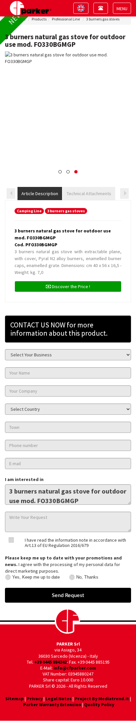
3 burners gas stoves (102, 18)
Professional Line (66, 18)
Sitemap (14, 699)
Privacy (35, 699)
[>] (124, 193)
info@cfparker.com (74, 668)
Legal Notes (59, 699)
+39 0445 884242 (50, 662)
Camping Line (29, 210)
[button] (60, 171)
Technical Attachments (89, 193)
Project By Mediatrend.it (102, 699)
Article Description (39, 193)
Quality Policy (99, 704)
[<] (11, 193)
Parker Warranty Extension (52, 704)
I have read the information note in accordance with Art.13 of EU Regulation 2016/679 (75, 542)
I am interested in (24, 479)
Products (39, 18)
